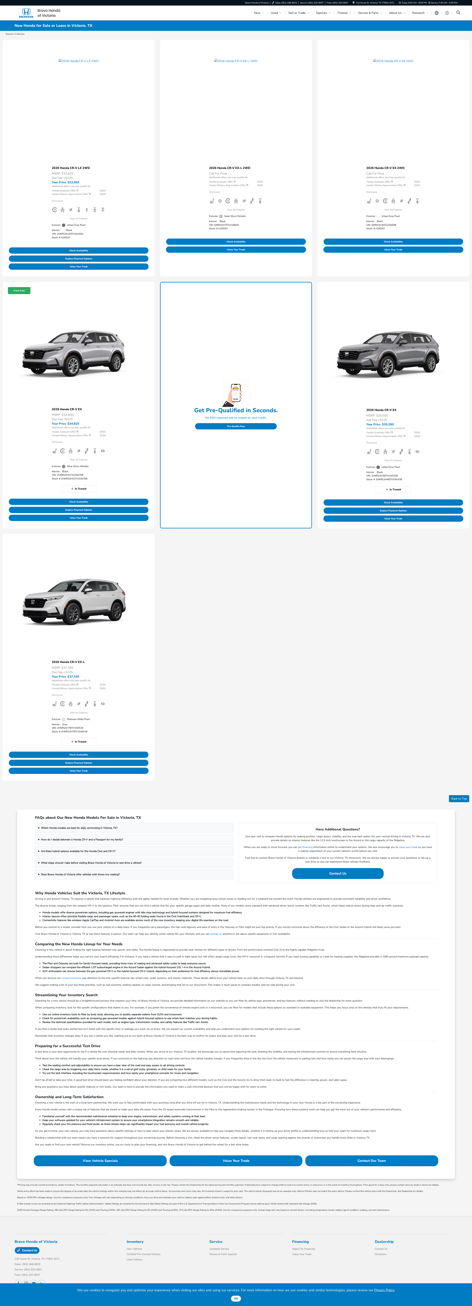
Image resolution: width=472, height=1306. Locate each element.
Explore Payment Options (78, 258)
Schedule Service (219, 1249)
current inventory (71, 978)
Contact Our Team (372, 1160)
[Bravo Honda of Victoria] (46, 13)
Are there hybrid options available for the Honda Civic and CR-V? (78, 851)
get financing (305, 847)
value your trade (408, 847)
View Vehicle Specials (100, 1160)
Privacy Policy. (384, 1290)
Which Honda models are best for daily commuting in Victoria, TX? (79, 828)
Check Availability (78, 250)
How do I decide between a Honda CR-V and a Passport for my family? (82, 839)
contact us (216, 934)
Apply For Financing (303, 1249)
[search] (458, 13)
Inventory (135, 1241)
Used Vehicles (135, 1259)
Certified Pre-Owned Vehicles (144, 1254)
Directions (380, 1254)
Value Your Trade (79, 266)
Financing (300, 1241)
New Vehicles (134, 1249)
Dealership (384, 1241)
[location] (353, 2)
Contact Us (337, 873)
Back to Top (459, 799)
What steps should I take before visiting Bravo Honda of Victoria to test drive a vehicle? (91, 863)
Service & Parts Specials (223, 1254)
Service (215, 1241)
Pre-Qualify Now (236, 426)
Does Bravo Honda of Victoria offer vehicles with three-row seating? (80, 874)
